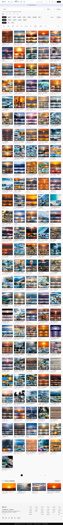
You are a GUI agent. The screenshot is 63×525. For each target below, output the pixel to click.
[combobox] (8, 2)
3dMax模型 (34, 17)
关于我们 (59, 509)
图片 (12, 1)
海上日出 (10, 11)
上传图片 (36, 509)
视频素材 (9, 17)
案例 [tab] (17, 13)
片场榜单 (48, 512)
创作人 (54, 512)
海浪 (17, 11)
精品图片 (36, 510)
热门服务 (54, 510)
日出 (8, 11)
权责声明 (59, 514)
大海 (6, 11)
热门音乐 (42, 509)
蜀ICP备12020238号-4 (29, 523)
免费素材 (30, 514)
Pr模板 (24, 17)
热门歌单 (42, 512)
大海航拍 (20, 11)
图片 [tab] (6, 13)
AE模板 (14, 17)
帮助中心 (59, 512)
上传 (55, 1)
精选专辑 (30, 512)
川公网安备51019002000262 (37, 523)
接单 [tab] (14, 13)
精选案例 (48, 514)
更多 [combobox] (24, 1)
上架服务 (54, 509)
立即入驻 (42, 514)
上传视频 (30, 509)
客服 (61, 513)
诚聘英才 (59, 510)
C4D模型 (19, 17)
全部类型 (4, 17)
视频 (8, 1)
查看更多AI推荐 (57, 480)
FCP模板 (28, 17)
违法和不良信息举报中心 (45, 523)
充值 (52, 1)
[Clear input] (44, 9)
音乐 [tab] (10, 13)
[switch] (48, 9)
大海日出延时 (14, 11)
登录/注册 (58, 1)
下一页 (45, 475)
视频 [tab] (3, 13)
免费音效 (42, 510)
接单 (18, 1)
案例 (21, 1)
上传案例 (48, 509)
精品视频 (30, 510)
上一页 (18, 475)
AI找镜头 (48, 510)
